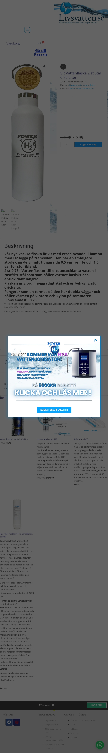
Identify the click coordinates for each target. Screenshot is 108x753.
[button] (96, 340)
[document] (54, 376)
